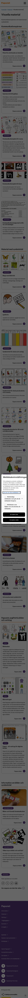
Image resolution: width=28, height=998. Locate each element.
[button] (22, 499)
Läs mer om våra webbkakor (11, 492)
